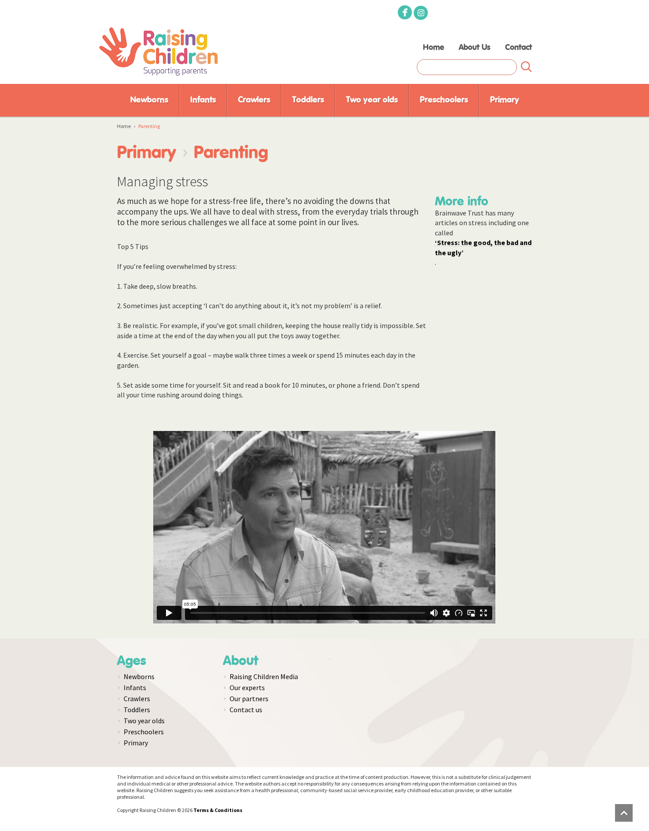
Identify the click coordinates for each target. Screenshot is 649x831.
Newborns (149, 100)
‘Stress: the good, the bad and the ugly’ (483, 242)
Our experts (247, 687)
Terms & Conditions (217, 810)
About (240, 661)
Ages (131, 661)
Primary (504, 100)
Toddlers (308, 100)
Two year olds (372, 100)
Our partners (249, 698)
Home (433, 48)
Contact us (246, 709)
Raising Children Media (264, 676)
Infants (203, 100)
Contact (518, 48)
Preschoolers (444, 100)
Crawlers (254, 100)
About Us (475, 48)
